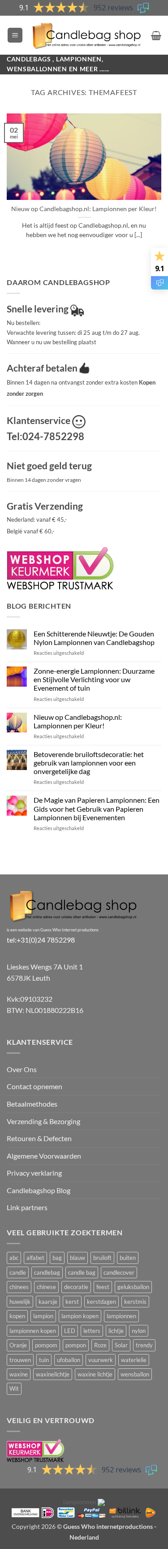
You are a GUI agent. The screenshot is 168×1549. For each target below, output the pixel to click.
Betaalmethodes (32, 1103)
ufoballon (68, 1359)
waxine (18, 1374)
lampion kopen (80, 1316)
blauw (77, 1257)
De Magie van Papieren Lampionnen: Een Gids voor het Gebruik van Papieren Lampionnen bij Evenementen (96, 808)
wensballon (135, 1374)
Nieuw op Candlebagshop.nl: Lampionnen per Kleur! (84, 208)
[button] (15, 35)
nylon (139, 1330)
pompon (75, 1345)
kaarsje (48, 1301)
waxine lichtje (95, 1374)
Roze (100, 1345)
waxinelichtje (52, 1374)
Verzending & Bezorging (43, 1121)
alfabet (35, 1257)
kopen (17, 1316)
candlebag (47, 1272)
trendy (144, 1345)
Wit (14, 1388)
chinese (46, 1286)
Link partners (27, 1207)
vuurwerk (100, 1359)
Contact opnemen (34, 1086)
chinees (19, 1286)
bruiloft (102, 1257)
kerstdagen (101, 1301)
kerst (72, 1301)
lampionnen (121, 1316)
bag (57, 1257)
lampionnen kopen (32, 1330)
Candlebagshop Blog (38, 1190)
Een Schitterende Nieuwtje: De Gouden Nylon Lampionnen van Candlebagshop (94, 637)
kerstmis (135, 1301)
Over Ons (22, 1069)
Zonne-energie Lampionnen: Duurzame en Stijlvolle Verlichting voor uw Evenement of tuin (94, 679)
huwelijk (19, 1301)
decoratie (76, 1286)
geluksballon (133, 1286)
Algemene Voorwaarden (44, 1155)
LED (69, 1330)
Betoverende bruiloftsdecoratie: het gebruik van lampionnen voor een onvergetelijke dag (89, 762)
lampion (43, 1316)
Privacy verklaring (34, 1172)
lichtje (116, 1330)
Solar (121, 1345)
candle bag (81, 1272)
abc (13, 1257)
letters (91, 1330)
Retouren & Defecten (39, 1138)
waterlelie (133, 1359)
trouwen (20, 1359)
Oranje (18, 1345)
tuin (44, 1359)
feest (102, 1286)
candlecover (118, 1272)
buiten (128, 1257)
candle (17, 1272)
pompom (46, 1345)
